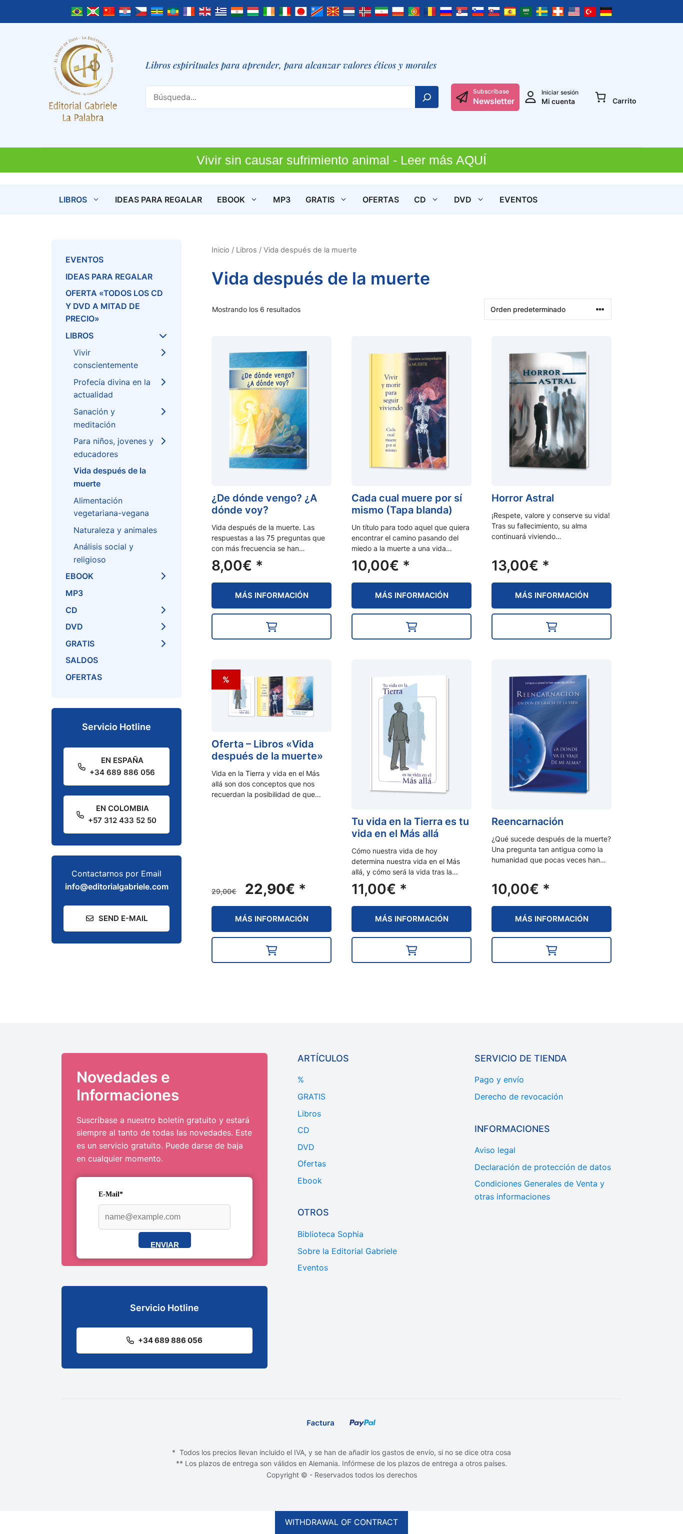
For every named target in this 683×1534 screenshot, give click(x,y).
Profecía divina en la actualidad (112, 388)
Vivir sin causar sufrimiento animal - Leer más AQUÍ (341, 160)
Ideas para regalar (158, 199)
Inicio (221, 250)
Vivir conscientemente (106, 359)
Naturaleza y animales (115, 530)
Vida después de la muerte (110, 477)
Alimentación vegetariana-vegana (111, 507)
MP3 (281, 199)
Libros (73, 199)
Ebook (231, 199)
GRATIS (320, 199)
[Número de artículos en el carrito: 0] (600, 97)
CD (420, 199)
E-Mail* (110, 1194)
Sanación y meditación (95, 418)
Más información (271, 595)
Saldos (82, 660)
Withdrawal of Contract (341, 1522)
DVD (463, 199)
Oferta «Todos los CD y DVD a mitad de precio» (114, 306)
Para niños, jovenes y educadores (114, 447)
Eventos (519, 199)
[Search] (427, 97)
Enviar (164, 1244)
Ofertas (380, 199)
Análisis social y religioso (104, 553)
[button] (272, 627)
